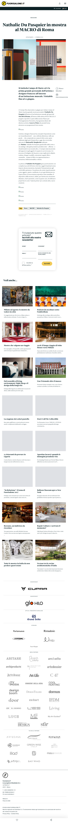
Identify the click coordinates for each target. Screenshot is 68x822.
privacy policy (26, 265)
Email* (24, 253)
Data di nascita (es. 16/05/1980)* (44, 254)
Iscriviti (47, 263)
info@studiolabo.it (9, 792)
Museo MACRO (59, 89)
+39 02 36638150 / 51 (9, 790)
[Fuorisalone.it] (13, 3)
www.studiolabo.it (9, 794)
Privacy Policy (6, 813)
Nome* (24, 246)
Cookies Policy (15, 813)
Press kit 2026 (6, 800)
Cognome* (41, 246)
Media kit (5, 798)
